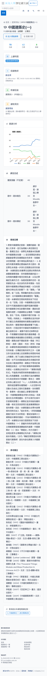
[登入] (28, 10)
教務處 (30, 671)
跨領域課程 (28, 642)
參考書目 (14, 450)
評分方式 (14, 173)
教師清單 (27, 649)
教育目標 (14, 239)
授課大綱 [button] (29, 36)
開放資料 (27, 647)
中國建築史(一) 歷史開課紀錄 (19, 613)
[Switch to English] (33, 10)
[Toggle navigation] (3, 3)
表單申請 (27, 645)
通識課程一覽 (5, 647)
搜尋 (3, 13)
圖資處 (24, 671)
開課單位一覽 (5, 645)
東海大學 (6, 671)
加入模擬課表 (13, 36)
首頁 (7, 22)
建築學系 (15, 22)
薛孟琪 (8, 75)
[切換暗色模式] (43, 10)
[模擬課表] (23, 10)
